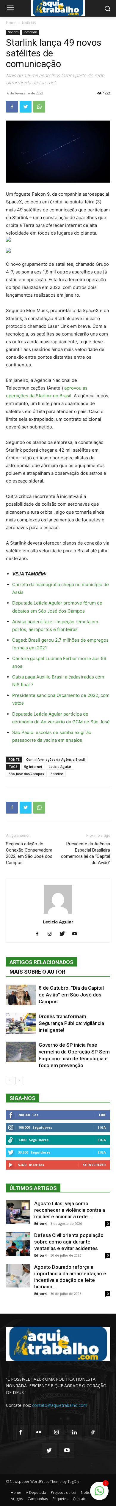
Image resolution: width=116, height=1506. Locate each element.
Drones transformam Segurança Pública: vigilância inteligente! (71, 1023)
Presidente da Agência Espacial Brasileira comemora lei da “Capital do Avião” (85, 853)
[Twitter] (26, 107)
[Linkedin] (74, 1432)
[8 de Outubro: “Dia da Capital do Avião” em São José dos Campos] (21, 995)
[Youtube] (77, 934)
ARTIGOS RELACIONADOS (41, 962)
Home (11, 22)
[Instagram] (52, 934)
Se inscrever (94, 1164)
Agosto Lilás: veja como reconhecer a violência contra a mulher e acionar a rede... (69, 1209)
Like (102, 1115)
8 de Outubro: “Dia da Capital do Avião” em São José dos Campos (71, 994)
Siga (102, 1127)
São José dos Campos (26, 773)
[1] (99, 1493)
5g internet (33, 766)
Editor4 (40, 1223)
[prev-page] (9, 1080)
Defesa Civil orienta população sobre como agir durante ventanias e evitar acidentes (69, 1241)
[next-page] (19, 1080)
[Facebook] (12, 107)
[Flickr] (38, 1432)
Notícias (29, 22)
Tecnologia (30, 32)
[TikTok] (92, 1432)
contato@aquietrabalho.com (59, 1405)
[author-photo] (58, 913)
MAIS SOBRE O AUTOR (37, 972)
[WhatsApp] (39, 107)
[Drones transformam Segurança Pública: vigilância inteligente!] (21, 1023)
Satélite (57, 773)
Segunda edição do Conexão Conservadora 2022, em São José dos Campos (29, 853)
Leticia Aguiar (60, 766)
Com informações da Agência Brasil (55, 759)
